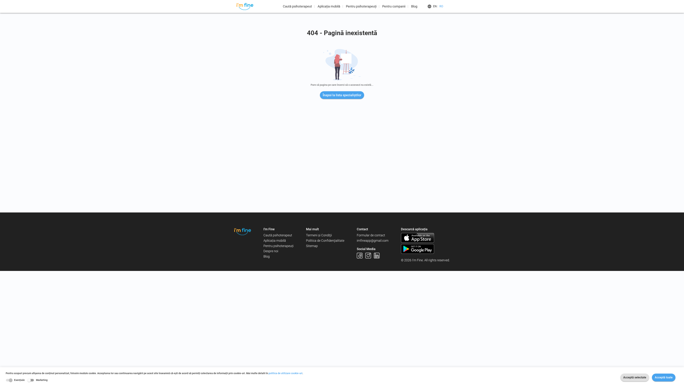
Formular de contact (371, 235)
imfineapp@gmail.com (372, 240)
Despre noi (270, 251)
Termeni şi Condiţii (319, 235)
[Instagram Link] (369, 255)
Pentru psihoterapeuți (361, 6)
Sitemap (312, 246)
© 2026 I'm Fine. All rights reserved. (425, 260)
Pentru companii (393, 6)
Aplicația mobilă (329, 6)
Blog (414, 6)
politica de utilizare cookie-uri (285, 373)
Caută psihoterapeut (297, 6)
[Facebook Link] (361, 255)
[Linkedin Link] (378, 255)
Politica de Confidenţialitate (325, 240)
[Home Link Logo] (242, 232)
